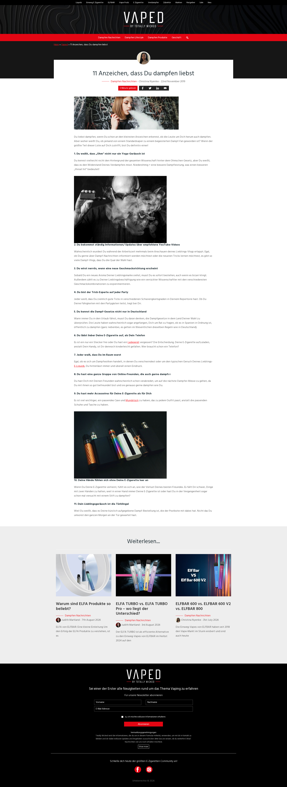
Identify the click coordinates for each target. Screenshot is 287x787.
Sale (201, 2)
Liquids (79, 2)
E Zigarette (138, 2)
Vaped (64, 44)
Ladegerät (133, 342)
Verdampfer (153, 2)
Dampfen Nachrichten (124, 81)
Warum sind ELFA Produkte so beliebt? (83, 606)
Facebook (138, 769)
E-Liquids (79, 366)
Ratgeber (191, 2)
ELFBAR (111, 2)
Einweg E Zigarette (94, 2)
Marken (178, 2)
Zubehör (167, 2)
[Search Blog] (187, 37)
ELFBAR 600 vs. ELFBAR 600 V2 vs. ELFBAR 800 (203, 606)
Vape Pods (124, 2)
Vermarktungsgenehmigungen (143, 732)
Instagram (149, 769)
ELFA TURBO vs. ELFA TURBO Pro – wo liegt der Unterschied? (142, 608)
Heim (56, 44)
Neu (209, 2)
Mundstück (132, 400)
